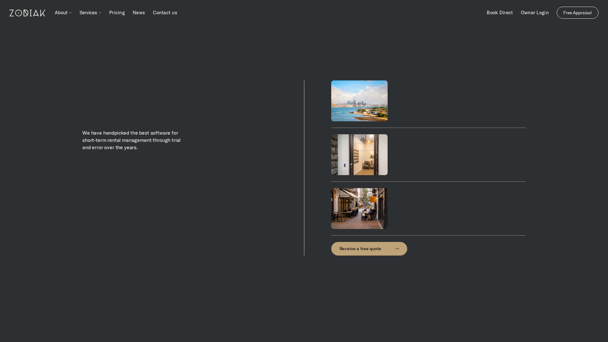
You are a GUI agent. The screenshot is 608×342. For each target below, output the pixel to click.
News (139, 13)
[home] (27, 12)
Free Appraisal (577, 13)
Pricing (117, 13)
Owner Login (535, 13)
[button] (63, 12)
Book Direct (500, 13)
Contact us (165, 13)
